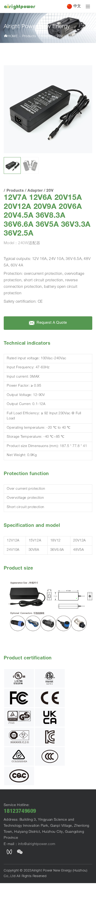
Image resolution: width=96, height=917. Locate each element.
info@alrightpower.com (36, 844)
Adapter (46, 36)
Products (29, 36)
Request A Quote (51, 323)
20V (60, 36)
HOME (12, 36)
